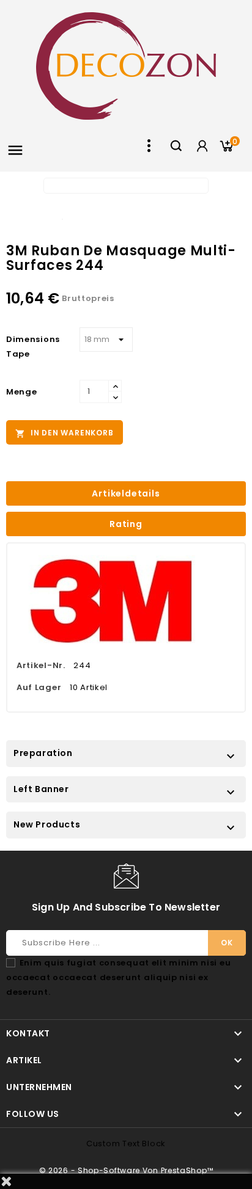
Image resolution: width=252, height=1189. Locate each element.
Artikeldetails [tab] (126, 493)
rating (126, 524)
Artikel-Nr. (41, 665)
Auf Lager (39, 687)
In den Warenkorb (64, 432)
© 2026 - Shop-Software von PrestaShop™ (126, 1170)
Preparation (43, 753)
